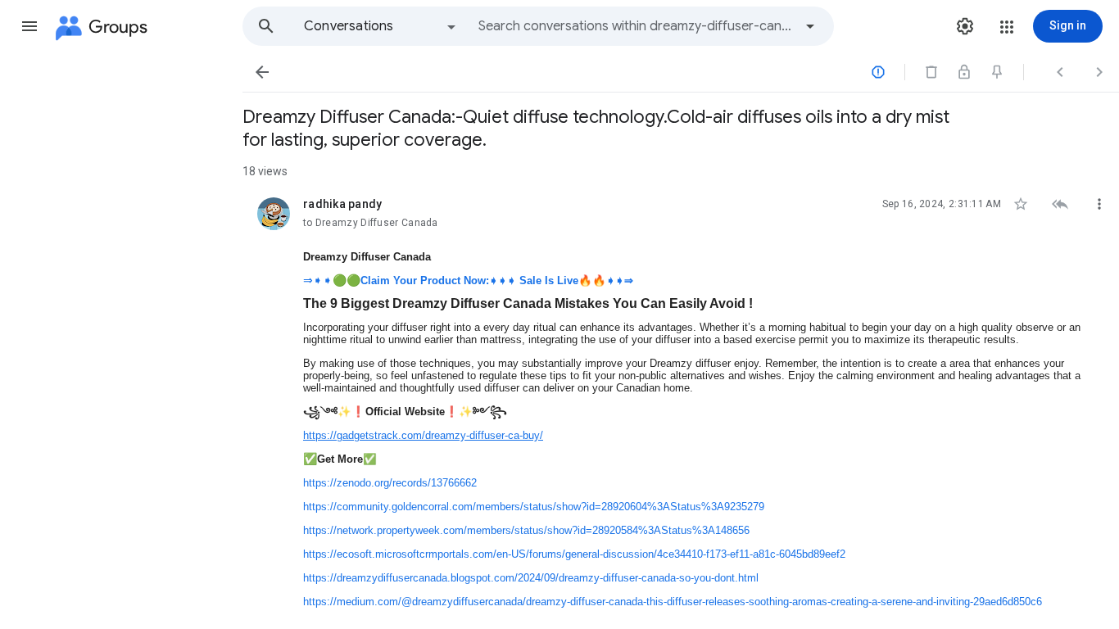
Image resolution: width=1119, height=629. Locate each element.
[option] (381, 26)
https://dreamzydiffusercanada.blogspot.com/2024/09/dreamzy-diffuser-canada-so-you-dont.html (531, 578)
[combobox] (636, 26)
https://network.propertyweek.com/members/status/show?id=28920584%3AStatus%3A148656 (526, 530)
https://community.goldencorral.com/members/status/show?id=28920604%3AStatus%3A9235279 (533, 506)
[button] (29, 26)
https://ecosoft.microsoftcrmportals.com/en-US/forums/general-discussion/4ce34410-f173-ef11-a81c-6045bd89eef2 (574, 554)
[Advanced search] (810, 26)
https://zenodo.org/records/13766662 (390, 483)
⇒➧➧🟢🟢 (468, 280)
